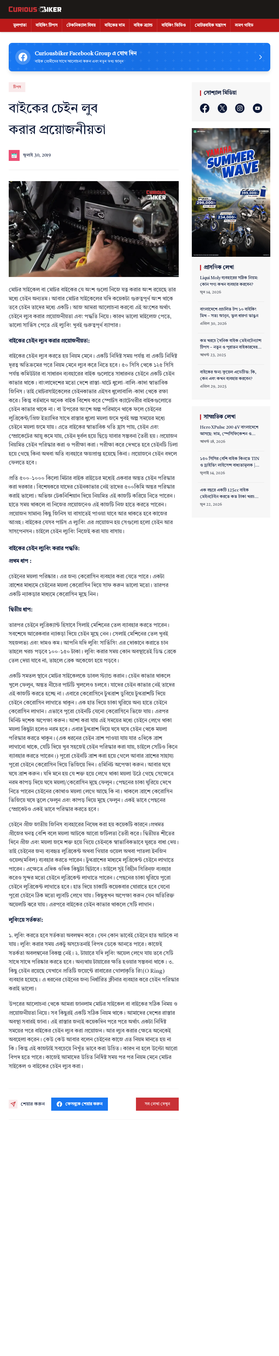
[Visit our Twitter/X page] (222, 108)
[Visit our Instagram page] (240, 108)
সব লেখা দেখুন (157, 1104)
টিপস (17, 87)
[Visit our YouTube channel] (257, 108)
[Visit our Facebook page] (205, 108)
